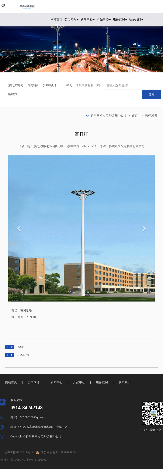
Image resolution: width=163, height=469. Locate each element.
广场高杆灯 (23, 354)
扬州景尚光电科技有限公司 (108, 115)
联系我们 (135, 19)
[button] (3, 5)
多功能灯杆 (50, 85)
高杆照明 (151, 115)
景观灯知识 (17, 460)
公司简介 (70, 19)
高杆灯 (20, 347)
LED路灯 (67, 85)
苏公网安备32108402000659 (57, 452)
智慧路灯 (34, 85)
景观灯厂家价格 (36, 460)
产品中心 (103, 19)
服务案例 (119, 19)
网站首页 (56, 19)
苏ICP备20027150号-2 (19, 452)
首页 (135, 115)
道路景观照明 (84, 85)
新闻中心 (87, 19)
